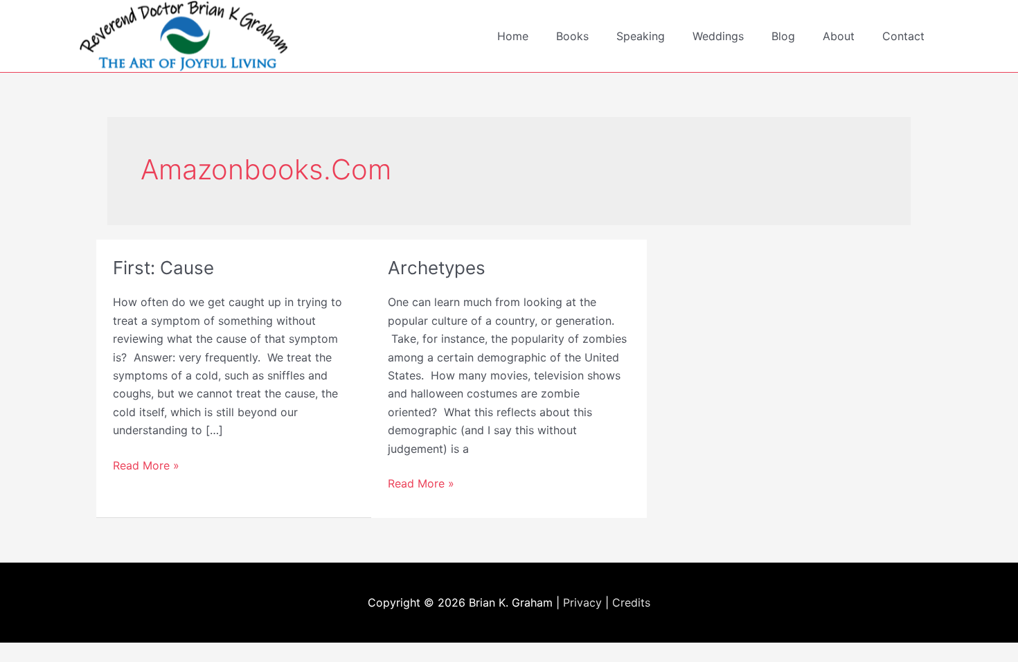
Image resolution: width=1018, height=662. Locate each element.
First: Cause (163, 267)
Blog (783, 36)
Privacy (582, 602)
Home (512, 36)
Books (572, 36)
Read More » (146, 466)
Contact (903, 36)
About (839, 36)
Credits (631, 602)
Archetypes (436, 267)
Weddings (718, 36)
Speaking (640, 36)
